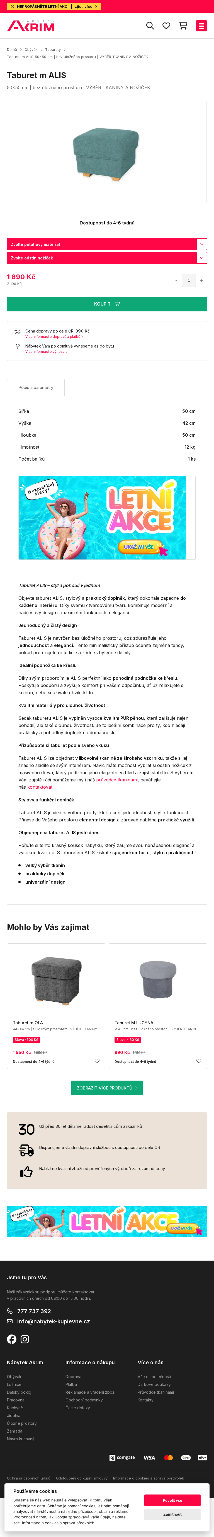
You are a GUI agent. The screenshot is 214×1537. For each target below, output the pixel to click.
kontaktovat (39, 787)
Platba (71, 1384)
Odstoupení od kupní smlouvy (82, 1478)
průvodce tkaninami (117, 780)
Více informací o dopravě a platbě (52, 336)
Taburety (53, 49)
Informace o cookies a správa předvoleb (148, 1478)
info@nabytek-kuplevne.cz (53, 1321)
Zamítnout (172, 1514)
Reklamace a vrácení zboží (90, 1392)
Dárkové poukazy (154, 1384)
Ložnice (14, 1384)
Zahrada (14, 1431)
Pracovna (16, 1400)
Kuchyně (15, 1407)
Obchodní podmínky (84, 1400)
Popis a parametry (35, 387)
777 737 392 (34, 1311)
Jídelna (13, 1415)
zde (16, 1523)
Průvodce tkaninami (156, 1392)
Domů (12, 49)
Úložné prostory (22, 1423)
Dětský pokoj (19, 1392)
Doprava (73, 1376)
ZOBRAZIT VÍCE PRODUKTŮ (104, 1088)
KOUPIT (102, 304)
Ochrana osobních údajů (28, 1478)
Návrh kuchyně (21, 1438)
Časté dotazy (77, 1407)
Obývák (31, 49)
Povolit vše (172, 1500)
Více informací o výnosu (45, 351)
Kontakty (146, 1400)
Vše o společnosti (154, 1376)
